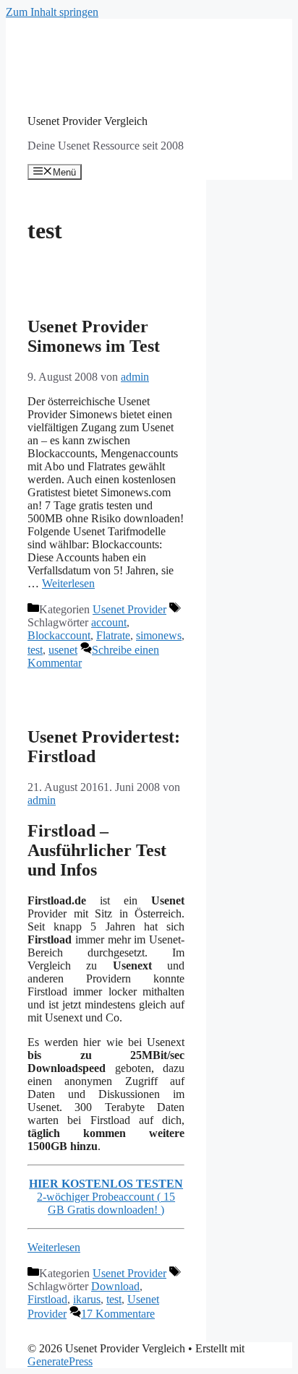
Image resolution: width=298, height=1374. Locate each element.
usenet (62, 650)
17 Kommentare (118, 1314)
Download (115, 1286)
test (35, 650)
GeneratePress (60, 1361)
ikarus (87, 1299)
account (109, 622)
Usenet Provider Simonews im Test (93, 336)
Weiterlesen (68, 583)
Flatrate (113, 635)
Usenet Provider (129, 609)
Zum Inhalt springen (52, 12)
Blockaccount (58, 635)
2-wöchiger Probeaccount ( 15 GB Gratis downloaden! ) (106, 1203)
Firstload (47, 1299)
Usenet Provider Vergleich (87, 121)
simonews (159, 635)
